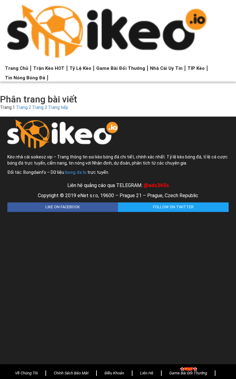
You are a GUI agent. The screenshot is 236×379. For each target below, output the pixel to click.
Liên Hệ (146, 373)
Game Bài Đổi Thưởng (120, 68)
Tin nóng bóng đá (25, 78)
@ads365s (156, 185)
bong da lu (75, 172)
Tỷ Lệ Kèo (80, 68)
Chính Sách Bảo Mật (71, 373)
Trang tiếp (58, 107)
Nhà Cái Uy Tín (166, 68)
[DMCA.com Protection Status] (118, 283)
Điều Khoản (114, 373)
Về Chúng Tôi (26, 373)
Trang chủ (16, 68)
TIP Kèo (196, 68)
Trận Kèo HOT (49, 68)
